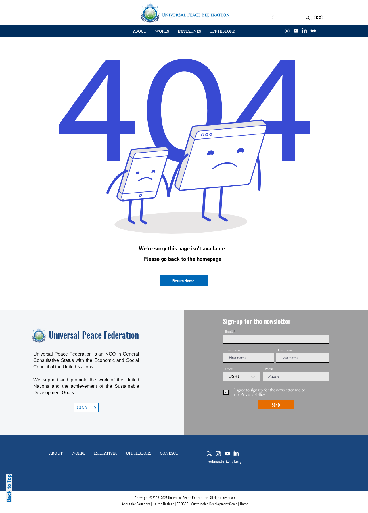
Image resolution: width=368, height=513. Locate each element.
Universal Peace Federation (94, 334)
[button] (162, 31)
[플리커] (313, 31)
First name (232, 350)
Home (244, 504)
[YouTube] (296, 31)
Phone (269, 368)
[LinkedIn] (304, 31)
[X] (209, 453)
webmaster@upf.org (224, 461)
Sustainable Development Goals (214, 504)
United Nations (163, 504)
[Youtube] (227, 453)
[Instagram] (287, 31)
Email (229, 331)
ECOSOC (183, 504)
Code (229, 368)
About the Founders (136, 504)
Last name (285, 350)
